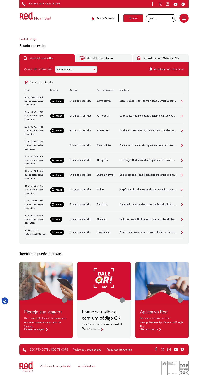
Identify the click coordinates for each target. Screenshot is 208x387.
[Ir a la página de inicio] (38, 13)
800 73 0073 (53, 3)
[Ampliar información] (181, 101)
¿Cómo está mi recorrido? (38, 69)
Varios (59, 101)
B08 (58, 219)
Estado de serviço (27, 39)
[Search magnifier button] (172, 18)
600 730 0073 (36, 3)
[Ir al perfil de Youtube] (175, 4)
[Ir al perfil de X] (160, 4)
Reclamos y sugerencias (87, 349)
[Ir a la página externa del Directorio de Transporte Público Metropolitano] (184, 367)
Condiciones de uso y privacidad (55, 365)
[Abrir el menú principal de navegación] (184, 18)
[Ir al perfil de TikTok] (183, 4)
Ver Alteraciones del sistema (168, 69)
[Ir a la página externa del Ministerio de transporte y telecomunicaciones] (168, 367)
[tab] (47, 58)
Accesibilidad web (86, 365)
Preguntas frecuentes (119, 349)
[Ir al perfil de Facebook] (153, 4)
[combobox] (76, 69)
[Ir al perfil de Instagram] (168, 4)
